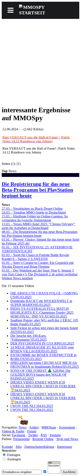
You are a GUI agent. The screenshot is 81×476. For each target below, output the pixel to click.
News (23, 427)
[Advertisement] (40, 61)
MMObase (48, 427)
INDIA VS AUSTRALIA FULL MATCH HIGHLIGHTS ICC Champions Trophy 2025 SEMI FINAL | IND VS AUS (41, 312)
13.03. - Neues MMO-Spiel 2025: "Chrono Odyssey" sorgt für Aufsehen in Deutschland (38, 226)
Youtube (55, 435)
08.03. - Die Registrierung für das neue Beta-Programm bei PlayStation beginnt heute (39, 233)
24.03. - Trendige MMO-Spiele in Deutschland (34, 212)
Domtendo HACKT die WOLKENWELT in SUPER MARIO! (41, 303)
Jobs (19, 447)
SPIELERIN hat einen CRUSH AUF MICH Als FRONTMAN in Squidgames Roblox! (44, 364)
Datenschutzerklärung (39, 447)
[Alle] (54, 462)
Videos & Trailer (13, 431)
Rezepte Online (43, 439)
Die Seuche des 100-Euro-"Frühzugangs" (28, 337)
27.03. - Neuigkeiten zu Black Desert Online (32, 208)
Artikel (34, 427)
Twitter (33, 435)
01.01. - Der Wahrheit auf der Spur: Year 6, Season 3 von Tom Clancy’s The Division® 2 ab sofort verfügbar (40, 272)
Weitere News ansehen (17, 278)
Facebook (18, 435)
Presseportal (21, 439)
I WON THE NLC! (31, 406)
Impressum (64, 447)
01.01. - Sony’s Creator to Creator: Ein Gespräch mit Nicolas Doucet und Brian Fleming (37, 264)
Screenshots (67, 427)
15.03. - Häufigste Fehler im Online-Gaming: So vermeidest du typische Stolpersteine (35, 218)
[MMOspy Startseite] (15, 423)
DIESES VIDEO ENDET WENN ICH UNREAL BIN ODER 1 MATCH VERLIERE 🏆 (43, 386)
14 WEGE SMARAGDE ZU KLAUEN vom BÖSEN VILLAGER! (42, 349)
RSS (44, 435)
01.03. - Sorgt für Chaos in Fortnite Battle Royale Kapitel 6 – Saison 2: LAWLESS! (35, 257)
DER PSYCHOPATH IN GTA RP (42, 343)
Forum (31, 431)
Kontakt (7, 447)
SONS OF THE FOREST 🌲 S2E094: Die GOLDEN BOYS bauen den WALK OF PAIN (40, 374)
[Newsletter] (54, 465)
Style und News (67, 439)
